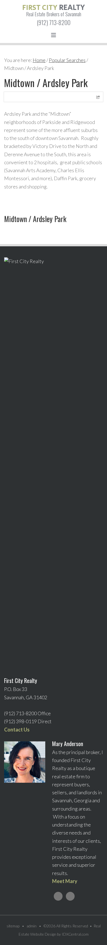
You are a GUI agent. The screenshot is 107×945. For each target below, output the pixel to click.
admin (31, 926)
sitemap (13, 926)
